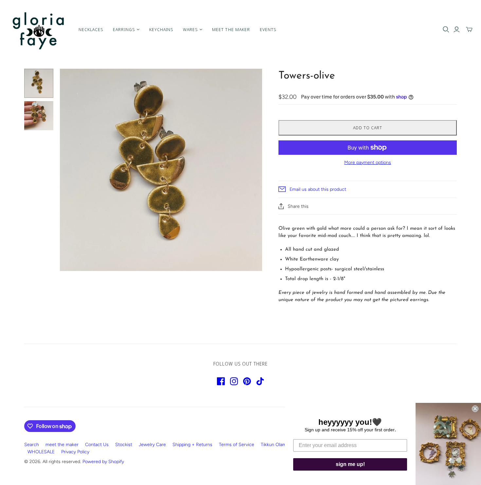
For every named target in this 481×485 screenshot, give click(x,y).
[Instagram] (234, 381)
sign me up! (350, 464)
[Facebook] (221, 381)
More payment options (367, 162)
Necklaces (91, 29)
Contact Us (97, 444)
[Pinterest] (247, 381)
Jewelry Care (152, 444)
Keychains (161, 29)
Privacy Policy (75, 452)
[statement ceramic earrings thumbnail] (38, 83)
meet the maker (62, 444)
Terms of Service (236, 444)
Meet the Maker (231, 29)
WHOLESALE (41, 452)
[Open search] (446, 29)
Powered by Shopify (103, 461)
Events (268, 29)
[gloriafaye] (38, 29)
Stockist (123, 444)
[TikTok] (260, 381)
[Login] (456, 29)
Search (31, 444)
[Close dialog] (475, 408)
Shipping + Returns (192, 444)
